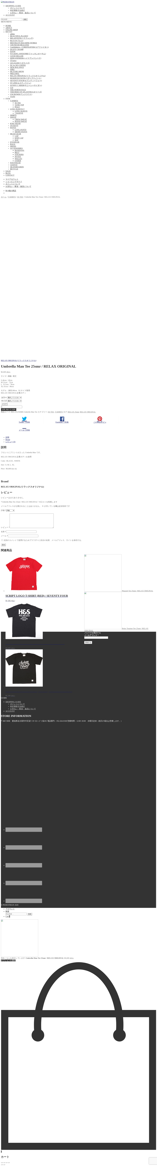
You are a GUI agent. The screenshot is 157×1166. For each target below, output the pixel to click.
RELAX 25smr (73, 412)
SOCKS (18, 157)
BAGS (12, 144)
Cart (8, 916)
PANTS (13, 128)
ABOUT (9, 28)
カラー (4, 397)
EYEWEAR (14, 142)
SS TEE (18, 103)
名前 (3, 532)
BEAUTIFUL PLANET (19, 36)
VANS (12, 97)
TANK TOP (19, 105)
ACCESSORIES (16, 148)
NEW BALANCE (17, 67)
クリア (4, 404)
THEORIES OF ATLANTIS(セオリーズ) (26, 92)
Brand (8, 440)
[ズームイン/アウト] (9, 1162)
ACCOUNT (10, 15)
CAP (16, 136)
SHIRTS (13, 115)
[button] (6, 22)
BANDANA (19, 150)
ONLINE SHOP (12, 30)
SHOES (13, 146)
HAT (16, 140)
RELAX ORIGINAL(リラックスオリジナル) (28, 76)
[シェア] (4, 1162)
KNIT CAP (19, 138)
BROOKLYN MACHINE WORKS (23, 43)
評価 (3, 510)
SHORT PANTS (21, 132)
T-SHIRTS (14, 101)
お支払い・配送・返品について (23, 13)
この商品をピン (99, 422)
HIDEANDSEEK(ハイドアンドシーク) (25, 58)
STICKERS (19, 154)
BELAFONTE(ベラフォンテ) (21, 38)
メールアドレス (91, 635)
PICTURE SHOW (17, 71)
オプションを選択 (8, 960)
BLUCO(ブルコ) (16, 41)
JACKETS (14, 126)
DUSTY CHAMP (16, 49)
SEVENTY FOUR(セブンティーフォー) (26, 81)
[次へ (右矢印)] (4, 1164)
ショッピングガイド (14, 182)
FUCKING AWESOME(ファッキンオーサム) (28, 54)
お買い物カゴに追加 (8, 409)
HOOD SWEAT (21, 121)
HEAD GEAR (15, 134)
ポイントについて (17, 8)
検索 (25, 19)
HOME (8, 26)
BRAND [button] (9, 32)
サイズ (4, 401)
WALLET (18, 159)
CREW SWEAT (21, 119)
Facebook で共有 (62, 422)
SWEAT (13, 117)
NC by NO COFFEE (18, 65)
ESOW (12, 51)
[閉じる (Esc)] (2, 1162)
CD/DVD (13, 165)
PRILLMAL (14, 74)
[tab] (81, 437)
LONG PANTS (20, 130)
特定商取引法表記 (17, 10)
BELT (17, 152)
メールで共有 (24, 430)
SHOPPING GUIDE (13, 6)
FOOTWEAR (15, 163)
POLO (17, 107)
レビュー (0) (10, 442)
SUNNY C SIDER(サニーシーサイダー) (26, 85)
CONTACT (10, 175)
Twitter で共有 (24, 422)
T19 (11, 88)
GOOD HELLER (16, 56)
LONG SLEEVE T (17, 109)
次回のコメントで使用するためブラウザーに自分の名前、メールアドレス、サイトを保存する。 (43, 540)
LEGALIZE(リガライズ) (20, 63)
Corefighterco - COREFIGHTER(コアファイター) (29, 47)
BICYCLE (14, 169)
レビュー (5, 527)
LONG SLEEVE (21, 111)
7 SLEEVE (19, 113)
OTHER (18, 161)
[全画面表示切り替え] (6, 1162)
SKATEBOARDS (17, 167)
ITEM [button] (8, 99)
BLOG (8, 173)
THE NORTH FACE (18, 90)
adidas (12, 34)
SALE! (8, 171)
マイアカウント (12, 179)
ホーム (3, 197)
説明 (7, 437)
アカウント (10, 909)
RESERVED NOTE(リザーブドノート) (25, 78)
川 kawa (13, 61)
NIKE (12, 69)
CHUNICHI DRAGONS (19, 45)
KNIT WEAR (15, 123)
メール (4, 536)
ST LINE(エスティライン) (20, 83)
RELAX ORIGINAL (88, 412)
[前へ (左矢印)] (2, 1164)
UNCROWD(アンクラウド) (21, 94)
